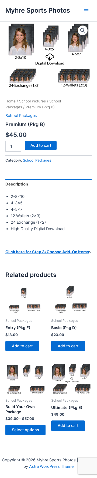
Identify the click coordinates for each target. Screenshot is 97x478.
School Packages (21, 115)
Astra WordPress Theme (51, 466)
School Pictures (32, 101)
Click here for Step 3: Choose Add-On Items (47, 251)
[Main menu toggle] (86, 10)
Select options (25, 429)
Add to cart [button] (22, 346)
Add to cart (40, 145)
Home (10, 101)
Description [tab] (16, 184)
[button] (83, 30)
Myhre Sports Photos (37, 10)
